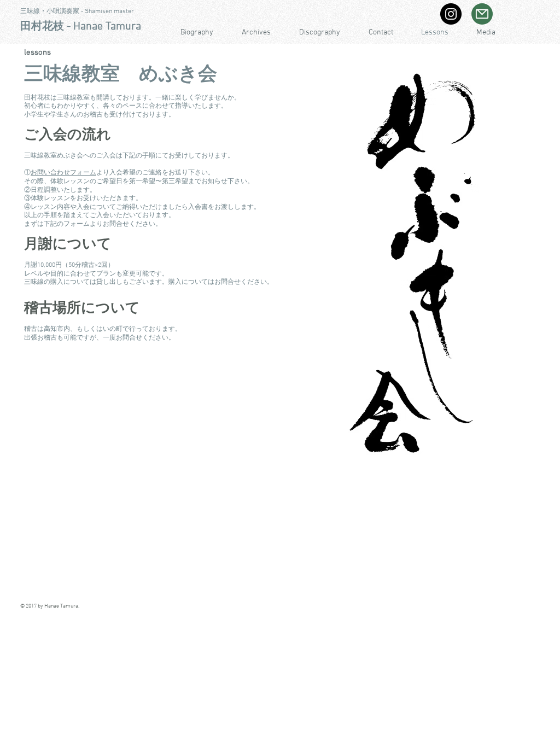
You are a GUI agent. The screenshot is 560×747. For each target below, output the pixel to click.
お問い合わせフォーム (63, 173)
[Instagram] (451, 14)
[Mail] (482, 14)
